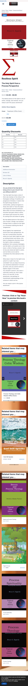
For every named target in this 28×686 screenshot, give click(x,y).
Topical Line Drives (16, 156)
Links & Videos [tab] (7, 175)
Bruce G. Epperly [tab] (7, 178)
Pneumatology (5, 155)
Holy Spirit (12, 158)
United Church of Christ (17, 160)
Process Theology (12, 155)
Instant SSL (3, 1)
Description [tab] (6, 166)
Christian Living (21, 154)
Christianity (6, 158)
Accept (4, 683)
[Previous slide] (3, 378)
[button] (12, 53)
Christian (15, 154)
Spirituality (9, 156)
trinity (10, 160)
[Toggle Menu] (3, 3)
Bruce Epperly (11, 107)
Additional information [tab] (9, 169)
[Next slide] (17, 53)
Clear (8, 114)
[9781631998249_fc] (14, 32)
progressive (8, 159)
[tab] (13, 48)
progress (4, 159)
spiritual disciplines (16, 159)
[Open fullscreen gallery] (24, 48)
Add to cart (11, 124)
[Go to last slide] (10, 53)
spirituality (6, 160)
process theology (18, 158)
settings (16, 681)
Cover (3, 111)
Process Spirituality (9, 394)
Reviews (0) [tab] (6, 172)
